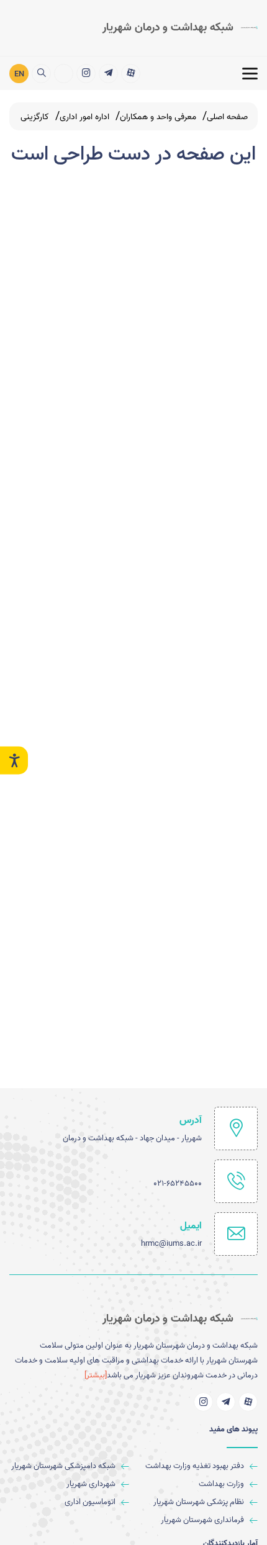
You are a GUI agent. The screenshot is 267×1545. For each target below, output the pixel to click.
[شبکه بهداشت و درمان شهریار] (63, 73)
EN (19, 74)
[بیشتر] (95, 1375)
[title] (130, 73)
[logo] (180, 28)
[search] (41, 73)
